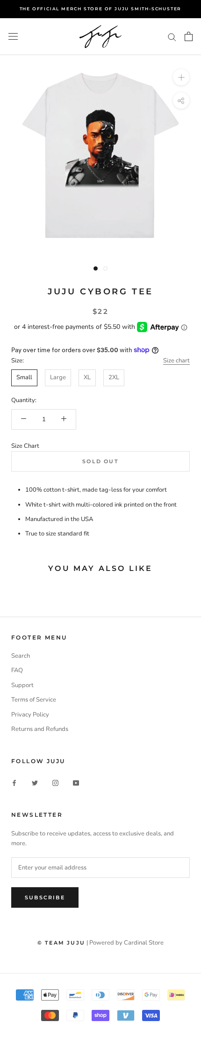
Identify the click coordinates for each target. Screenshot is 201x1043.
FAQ (17, 670)
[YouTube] (76, 783)
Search (20, 656)
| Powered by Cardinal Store (125, 943)
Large (58, 377)
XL (87, 377)
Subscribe (45, 897)
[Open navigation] (13, 36)
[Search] (172, 37)
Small (24, 377)
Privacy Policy (30, 714)
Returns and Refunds (39, 729)
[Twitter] (35, 783)
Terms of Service (33, 699)
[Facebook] (14, 783)
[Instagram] (55, 783)
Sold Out (100, 461)
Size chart (176, 360)
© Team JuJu (61, 942)
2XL (113, 377)
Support (22, 685)
